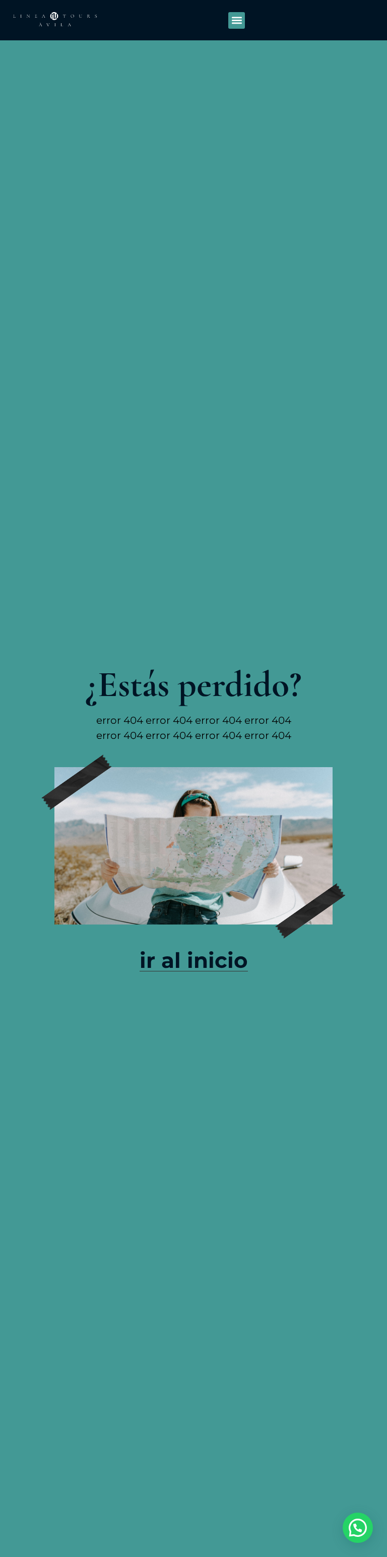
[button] (236, 20)
